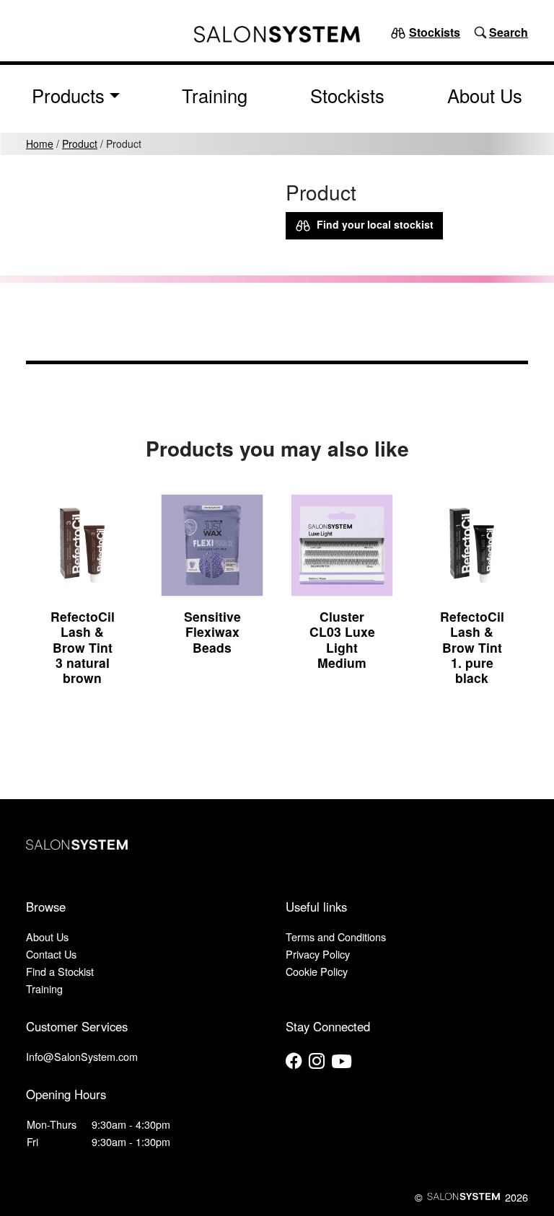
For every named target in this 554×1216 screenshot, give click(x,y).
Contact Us (51, 953)
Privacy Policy (318, 953)
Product (79, 143)
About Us (484, 95)
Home (39, 143)
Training (214, 95)
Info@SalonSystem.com (82, 1056)
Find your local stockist (372, 224)
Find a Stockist (60, 971)
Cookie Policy (317, 971)
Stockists (434, 32)
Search (508, 32)
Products (68, 95)
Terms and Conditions (336, 936)
